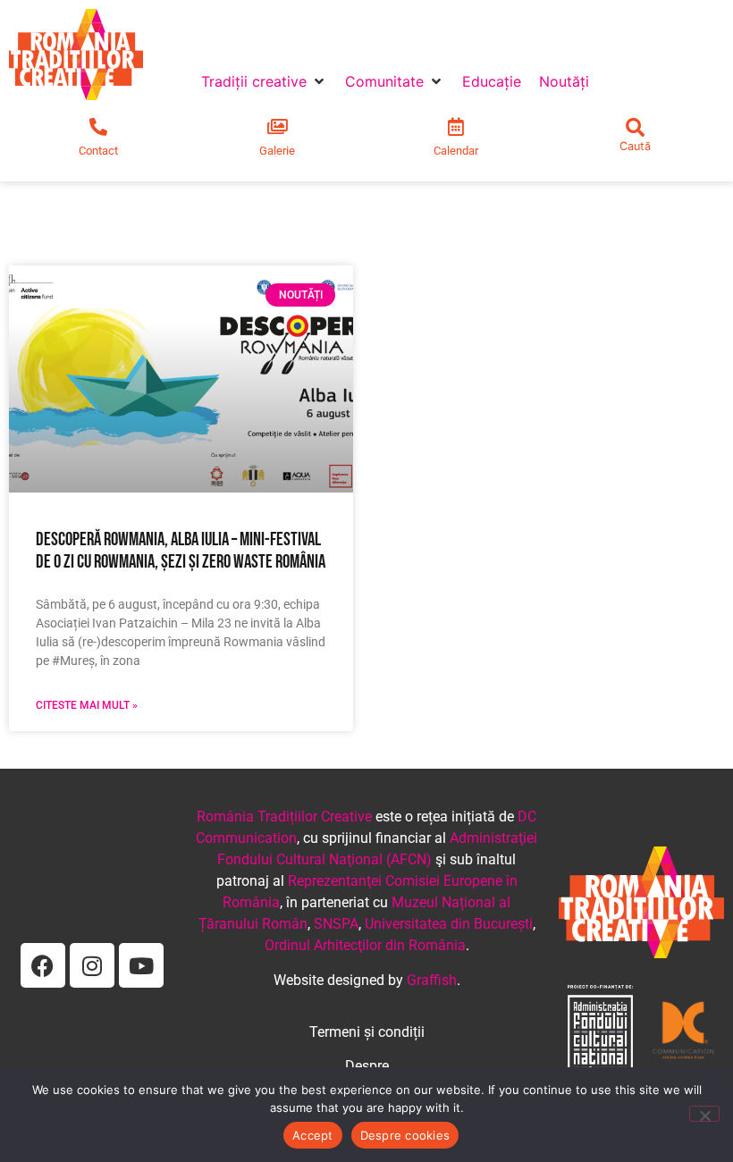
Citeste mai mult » (87, 705)
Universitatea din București (449, 923)
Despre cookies (405, 1135)
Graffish (432, 980)
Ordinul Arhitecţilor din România (365, 945)
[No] (704, 1114)
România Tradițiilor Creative (284, 816)
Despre (367, 1065)
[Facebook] (43, 965)
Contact (98, 150)
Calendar (456, 150)
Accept (312, 1135)
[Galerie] (277, 127)
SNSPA (336, 923)
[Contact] (98, 127)
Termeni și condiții (367, 1031)
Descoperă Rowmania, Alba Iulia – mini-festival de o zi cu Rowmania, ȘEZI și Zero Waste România (180, 550)
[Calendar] (456, 127)
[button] (264, 81)
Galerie (277, 150)
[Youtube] (141, 965)
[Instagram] (92, 965)
